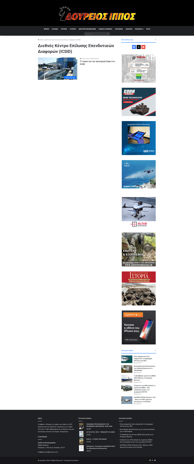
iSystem (75, 460)
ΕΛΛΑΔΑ (55, 29)
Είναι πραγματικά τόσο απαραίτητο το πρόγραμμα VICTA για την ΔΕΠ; (143, 359)
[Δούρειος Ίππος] (97, 13)
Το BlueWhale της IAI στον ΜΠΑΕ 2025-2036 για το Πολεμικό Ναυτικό (145, 378)
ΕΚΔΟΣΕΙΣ (138, 29)
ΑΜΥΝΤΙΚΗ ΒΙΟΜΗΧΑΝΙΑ (87, 29)
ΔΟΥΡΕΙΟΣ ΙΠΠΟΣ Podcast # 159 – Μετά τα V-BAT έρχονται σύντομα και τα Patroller (144, 399)
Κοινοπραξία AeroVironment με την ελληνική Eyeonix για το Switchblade (144, 368)
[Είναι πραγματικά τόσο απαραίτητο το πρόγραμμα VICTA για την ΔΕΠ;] (126, 359)
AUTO (148, 29)
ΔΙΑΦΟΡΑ (129, 29)
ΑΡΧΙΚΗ (46, 29)
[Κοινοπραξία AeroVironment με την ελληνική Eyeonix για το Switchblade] (126, 369)
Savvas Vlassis (85, 58)
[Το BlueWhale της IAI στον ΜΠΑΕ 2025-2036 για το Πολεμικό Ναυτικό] (126, 378)
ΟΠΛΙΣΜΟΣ (119, 29)
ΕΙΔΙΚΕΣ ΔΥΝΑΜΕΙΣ (105, 29)
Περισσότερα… (64, 431)
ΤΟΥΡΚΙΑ (64, 29)
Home (41, 40)
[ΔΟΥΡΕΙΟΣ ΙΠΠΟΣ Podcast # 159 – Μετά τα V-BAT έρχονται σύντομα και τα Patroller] (126, 400)
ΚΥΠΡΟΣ (73, 29)
